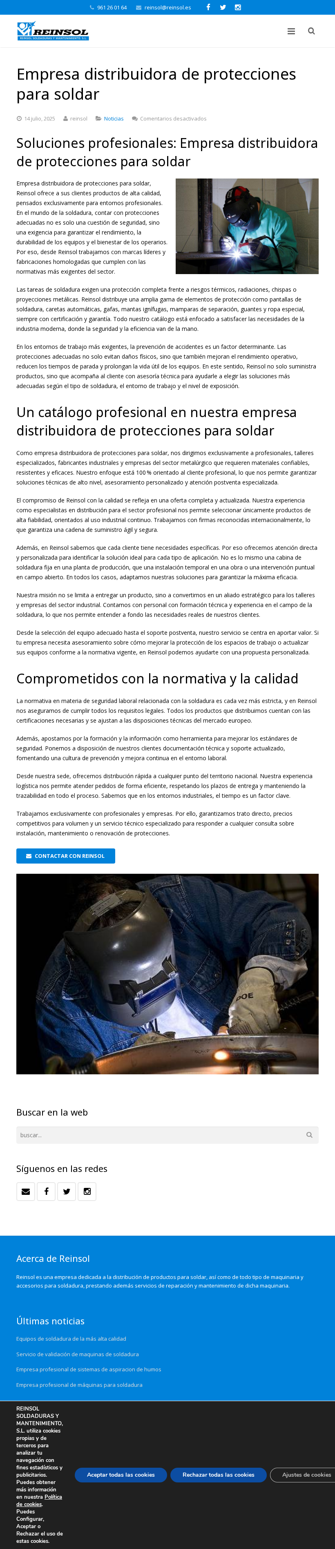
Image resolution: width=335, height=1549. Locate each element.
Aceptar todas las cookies (121, 1475)
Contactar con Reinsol (70, 855)
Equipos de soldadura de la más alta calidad (71, 1338)
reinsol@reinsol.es (168, 7)
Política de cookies (39, 1500)
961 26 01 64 (112, 7)
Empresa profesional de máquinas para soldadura (79, 1384)
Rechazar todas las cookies (219, 1475)
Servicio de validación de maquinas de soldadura (77, 1354)
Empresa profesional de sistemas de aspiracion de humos (88, 1369)
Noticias (114, 118)
